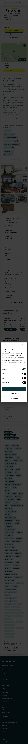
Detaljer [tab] (11, 344)
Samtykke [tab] (4, 344)
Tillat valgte (14, 393)
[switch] (24, 374)
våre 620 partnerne (10, 352)
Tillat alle (14, 389)
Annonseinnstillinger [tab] (20, 344)
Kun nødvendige (14, 398)
